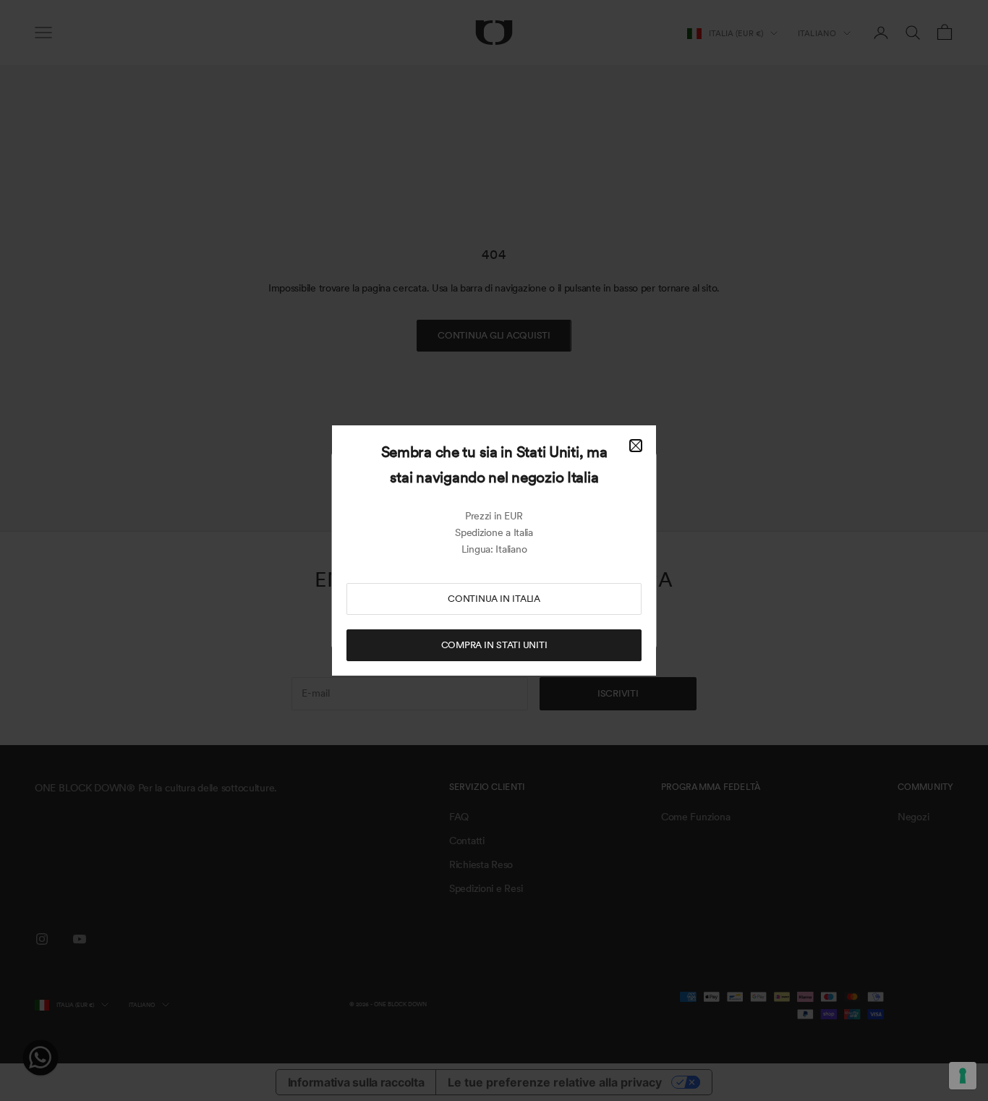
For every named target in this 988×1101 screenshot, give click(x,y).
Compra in (494, 644)
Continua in (494, 598)
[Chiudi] (636, 445)
